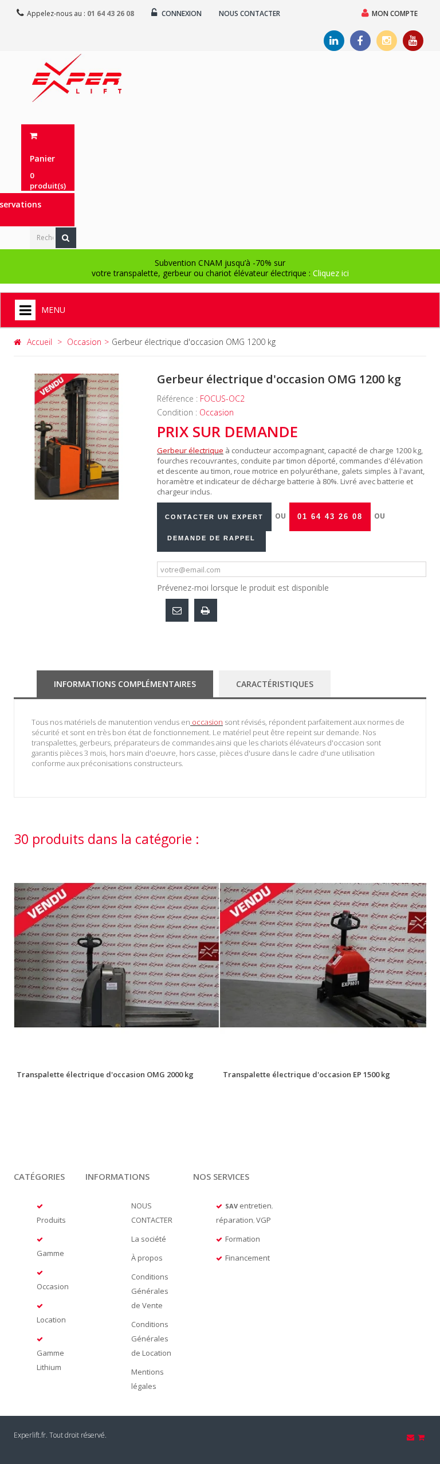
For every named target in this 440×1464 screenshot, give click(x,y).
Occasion (53, 1286)
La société (148, 1239)
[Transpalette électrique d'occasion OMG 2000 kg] (117, 955)
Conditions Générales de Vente (149, 1290)
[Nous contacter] (411, 1437)
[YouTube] (413, 40)
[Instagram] (386, 40)
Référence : (178, 398)
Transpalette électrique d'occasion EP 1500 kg (306, 1074)
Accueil (39, 341)
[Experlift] (76, 78)
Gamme (50, 1253)
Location (51, 1319)
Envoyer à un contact (177, 610)
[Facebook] (360, 40)
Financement (247, 1258)
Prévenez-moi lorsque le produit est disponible (243, 587)
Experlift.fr (30, 1435)
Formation (242, 1239)
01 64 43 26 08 (110, 13)
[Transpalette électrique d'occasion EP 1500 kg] (323, 955)
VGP (263, 1220)
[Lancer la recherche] (66, 237)
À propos (147, 1258)
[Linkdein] (334, 40)
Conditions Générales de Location (151, 1338)
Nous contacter (249, 13)
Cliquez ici (331, 273)
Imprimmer (205, 610)
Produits (51, 1220)
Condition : (178, 412)
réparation (234, 1220)
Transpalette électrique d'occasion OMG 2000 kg (105, 1074)
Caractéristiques (274, 683)
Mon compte (395, 13)
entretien (255, 1205)
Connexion (181, 13)
